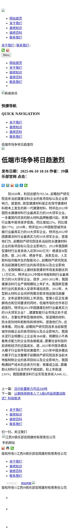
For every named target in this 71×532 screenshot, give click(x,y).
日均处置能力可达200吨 (30, 389)
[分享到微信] (3, 50)
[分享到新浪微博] (7, 50)
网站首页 (15, 18)
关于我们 (15, 23)
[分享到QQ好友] (7, 448)
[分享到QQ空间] (7, 185)
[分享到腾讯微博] (17, 185)
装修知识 (15, 28)
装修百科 (15, 32)
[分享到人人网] (21, 185)
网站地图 (26, 483)
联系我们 (15, 37)
